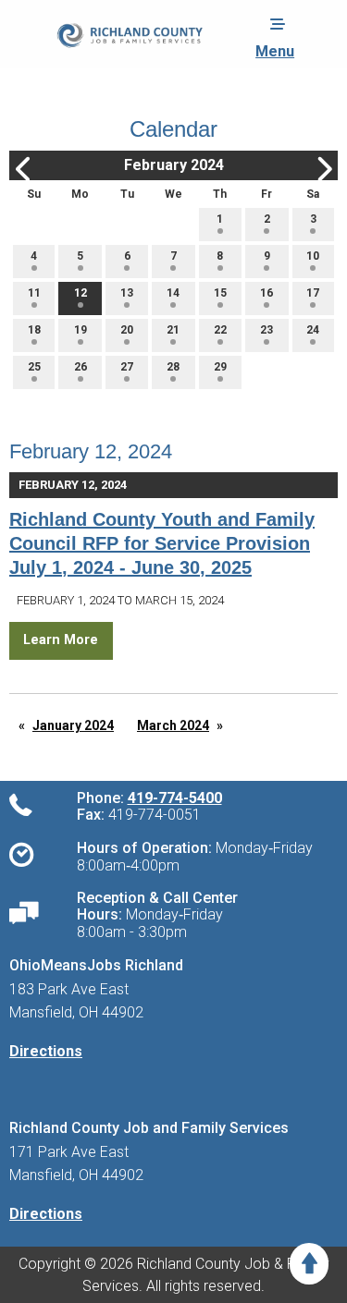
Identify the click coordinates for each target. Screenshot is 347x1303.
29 (220, 366)
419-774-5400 (175, 798)
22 (220, 329)
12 (80, 292)
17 (312, 292)
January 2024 (73, 725)
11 (34, 292)
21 (173, 329)
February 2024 (174, 165)
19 (80, 329)
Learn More (60, 640)
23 (266, 329)
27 (126, 366)
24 (312, 329)
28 (173, 366)
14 (173, 292)
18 (34, 329)
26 (80, 366)
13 (126, 292)
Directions (45, 1051)
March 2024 (173, 725)
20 (126, 329)
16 (266, 292)
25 (34, 366)
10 (312, 256)
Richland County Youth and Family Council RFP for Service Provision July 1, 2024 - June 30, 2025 (162, 543)
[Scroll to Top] (309, 1264)
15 (220, 292)
